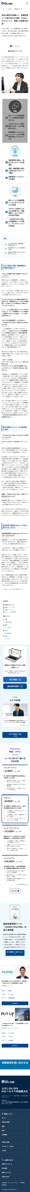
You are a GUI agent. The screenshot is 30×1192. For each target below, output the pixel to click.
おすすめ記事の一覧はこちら (15, 735)
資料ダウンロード (7, 1164)
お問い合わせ (6, 1177)
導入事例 (10, 9)
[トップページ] (3, 9)
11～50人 (11, 609)
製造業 (10, 991)
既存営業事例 (13, 612)
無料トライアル (6, 1172)
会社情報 (4, 1182)
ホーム (4, 1118)
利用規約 (22, 1182)
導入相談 (4, 1168)
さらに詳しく (15, 1003)
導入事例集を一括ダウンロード (15, 953)
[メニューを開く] (27, 3)
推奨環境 (4, 1185)
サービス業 (11, 607)
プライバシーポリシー (13, 1182)
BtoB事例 (10, 1040)
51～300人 (10, 994)
